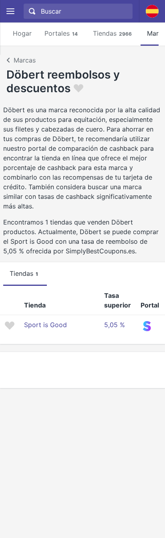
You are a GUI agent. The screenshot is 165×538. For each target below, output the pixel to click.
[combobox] (77, 11)
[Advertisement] (82, 370)
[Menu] (10, 11)
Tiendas (112, 33)
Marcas (25, 60)
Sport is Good (45, 325)
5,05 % (114, 325)
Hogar (22, 33)
